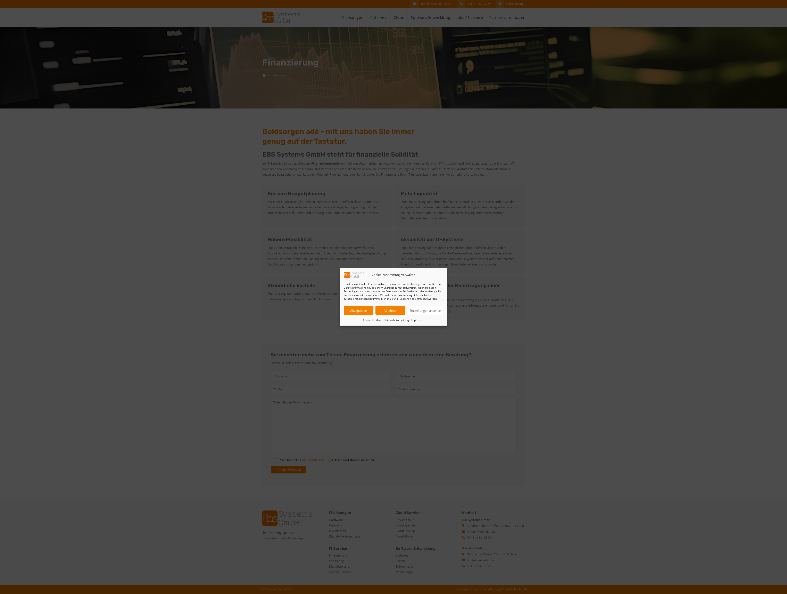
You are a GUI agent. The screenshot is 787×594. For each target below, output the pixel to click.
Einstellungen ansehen (425, 310)
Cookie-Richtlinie (372, 320)
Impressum (417, 320)
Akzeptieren (358, 310)
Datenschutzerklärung (396, 320)
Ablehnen (390, 310)
